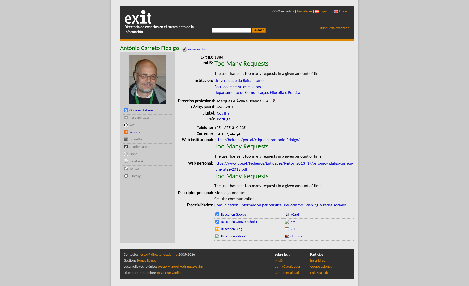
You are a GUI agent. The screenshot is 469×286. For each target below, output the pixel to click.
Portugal (224, 119)
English (343, 11)
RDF (293, 229)
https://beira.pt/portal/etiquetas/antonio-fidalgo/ (257, 140)
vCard (294, 215)
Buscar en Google (233, 215)
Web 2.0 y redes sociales (326, 205)
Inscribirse (304, 11)
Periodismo (293, 205)
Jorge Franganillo (169, 273)
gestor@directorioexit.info (158, 254)
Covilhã (223, 113)
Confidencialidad (287, 273)
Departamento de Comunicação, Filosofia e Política (257, 93)
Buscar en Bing (231, 229)
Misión (280, 261)
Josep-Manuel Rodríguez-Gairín (181, 267)
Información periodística (261, 205)
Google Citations (141, 110)
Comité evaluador (287, 267)
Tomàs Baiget (146, 261)
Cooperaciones (321, 267)
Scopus (134, 132)
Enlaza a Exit (319, 273)
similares (296, 236)
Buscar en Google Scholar (239, 222)
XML (293, 222)
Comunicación (226, 205)
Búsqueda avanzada (334, 28)
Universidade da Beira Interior (239, 81)
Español (325, 11)
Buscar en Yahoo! (233, 236)
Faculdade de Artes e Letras (237, 87)
